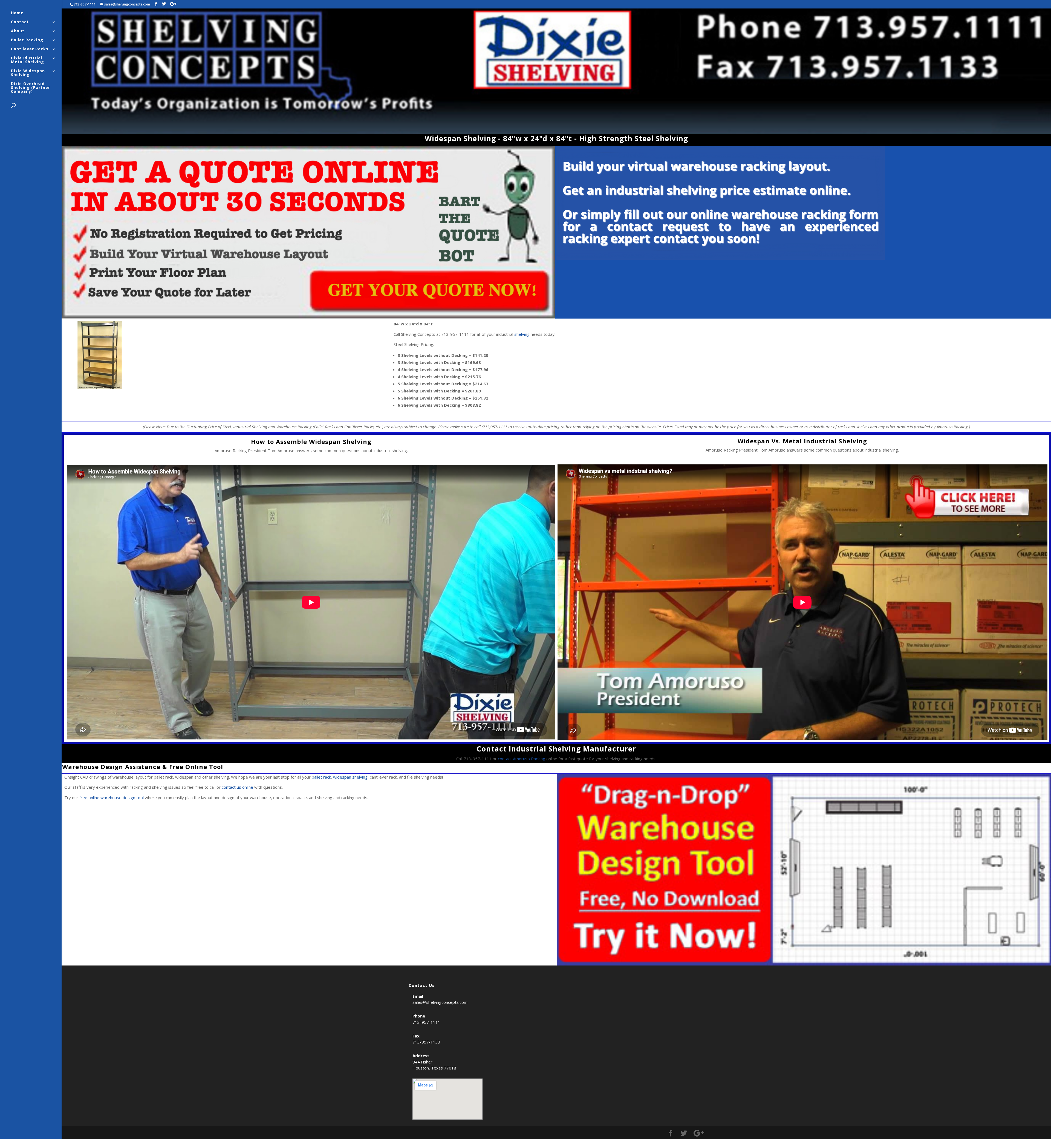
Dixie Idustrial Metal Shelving (27, 60)
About (17, 31)
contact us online (237, 787)
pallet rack (321, 777)
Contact (20, 22)
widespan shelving (350, 777)
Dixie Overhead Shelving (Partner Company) (30, 88)
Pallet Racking (27, 40)
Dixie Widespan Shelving (28, 73)
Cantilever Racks (29, 49)
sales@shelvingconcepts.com (439, 1002)
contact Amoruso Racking (521, 758)
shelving (522, 334)
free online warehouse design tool (111, 797)
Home (17, 13)
